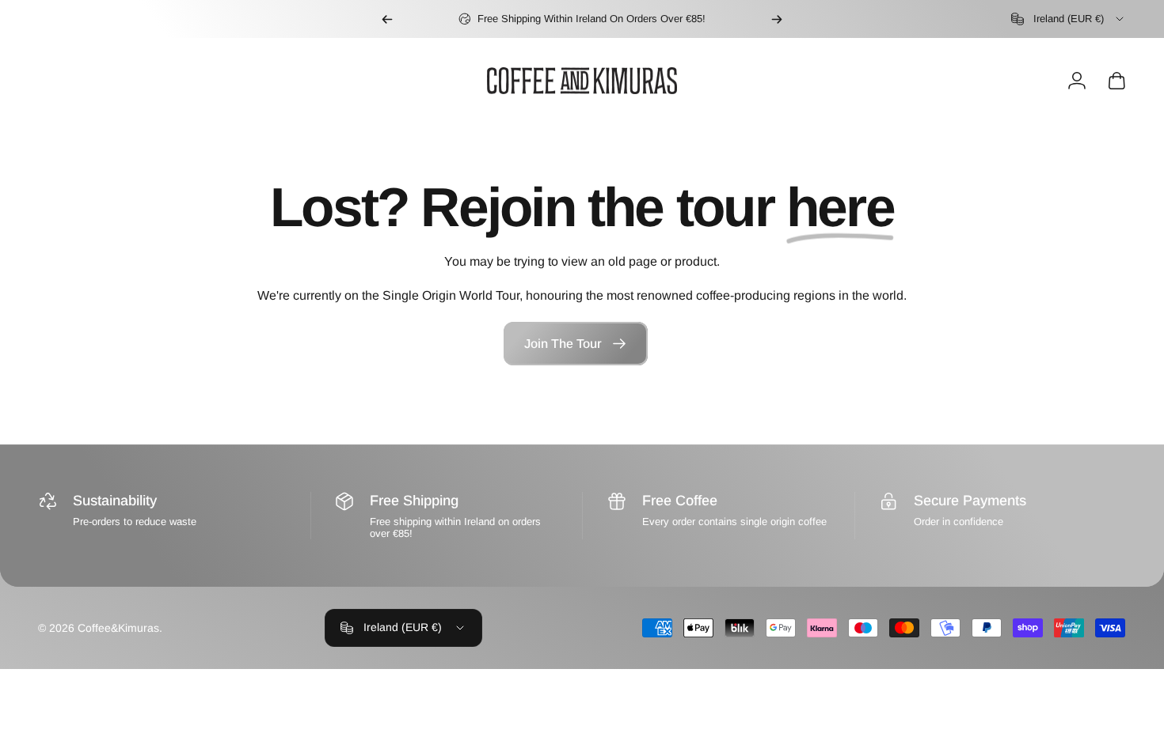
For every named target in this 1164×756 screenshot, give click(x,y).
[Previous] (387, 19)
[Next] (776, 19)
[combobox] (1068, 19)
